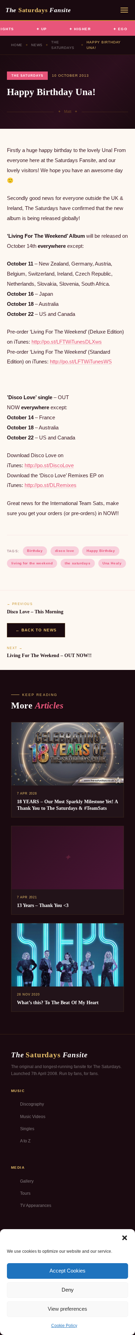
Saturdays (38, 10)
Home (16, 45)
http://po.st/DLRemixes (50, 485)
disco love (64, 551)
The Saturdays (62, 45)
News (37, 45)
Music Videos (32, 1116)
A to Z (25, 1141)
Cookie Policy (64, 1325)
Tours (25, 1193)
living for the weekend (32, 563)
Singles (27, 1128)
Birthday (35, 551)
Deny (68, 1290)
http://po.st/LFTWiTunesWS (81, 361)
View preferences (67, 1309)
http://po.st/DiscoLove (49, 465)
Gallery (27, 1181)
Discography (32, 1104)
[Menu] (124, 10)
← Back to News (36, 630)
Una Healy (112, 563)
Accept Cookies (68, 1271)
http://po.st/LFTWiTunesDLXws (67, 342)
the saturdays (77, 563)
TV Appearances (35, 1205)
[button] (124, 1237)
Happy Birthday (101, 551)
